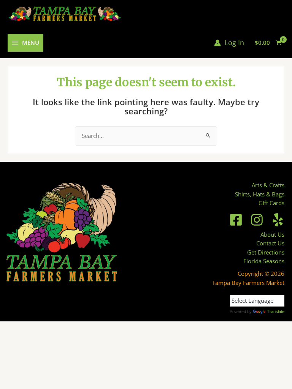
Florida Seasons (263, 261)
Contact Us (270, 243)
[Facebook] (236, 219)
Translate (275, 311)
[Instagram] (256, 219)
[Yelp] (277, 219)
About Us (272, 234)
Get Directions (265, 252)
